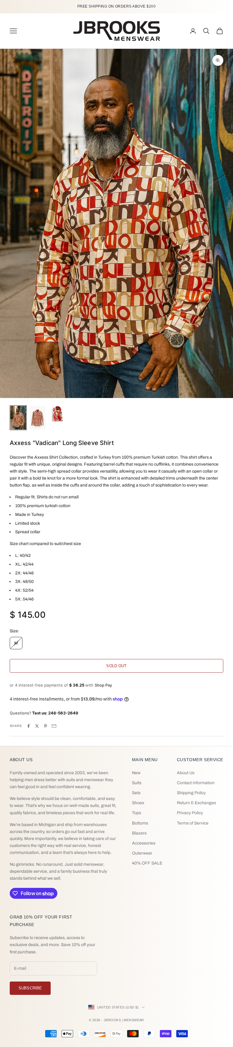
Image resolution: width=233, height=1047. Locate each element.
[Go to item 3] (57, 413)
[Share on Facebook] (28, 726)
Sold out (116, 666)
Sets (136, 793)
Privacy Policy (190, 813)
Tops (136, 813)
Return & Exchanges (196, 803)
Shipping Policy (191, 793)
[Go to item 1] (18, 417)
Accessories (143, 843)
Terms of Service (192, 823)
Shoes (138, 803)
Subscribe (30, 988)
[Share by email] (54, 726)
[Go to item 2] (37, 417)
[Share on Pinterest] (45, 726)
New (136, 773)
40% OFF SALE (147, 863)
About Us (185, 773)
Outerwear (142, 853)
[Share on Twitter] (37, 726)
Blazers (139, 833)
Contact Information (195, 783)
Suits (136, 783)
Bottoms (140, 823)
